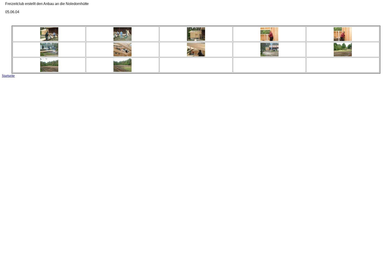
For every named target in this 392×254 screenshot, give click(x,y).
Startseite (8, 76)
